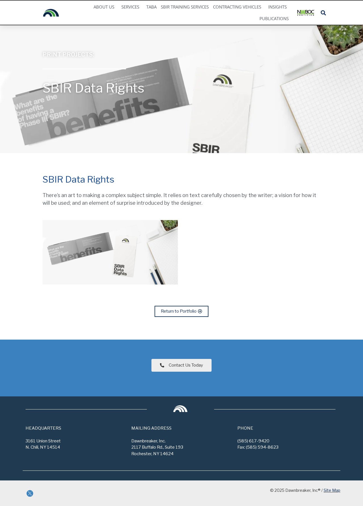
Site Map (332, 490)
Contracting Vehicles (237, 7)
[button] (323, 12)
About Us (104, 7)
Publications (274, 18)
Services (130, 7)
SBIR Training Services (185, 7)
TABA (151, 7)
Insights (277, 7)
